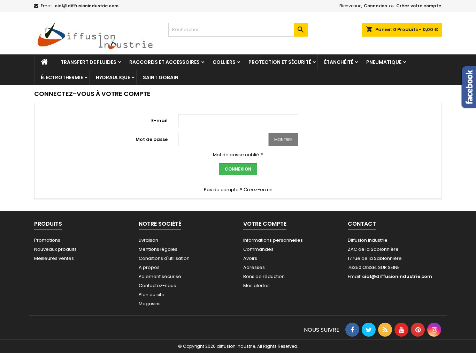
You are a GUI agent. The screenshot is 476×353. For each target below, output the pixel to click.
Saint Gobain (160, 77)
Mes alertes (256, 285)
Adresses (254, 267)
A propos (149, 267)
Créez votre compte (418, 6)
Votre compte (264, 224)
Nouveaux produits (55, 249)
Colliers (224, 62)
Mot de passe (152, 139)
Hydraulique (113, 77)
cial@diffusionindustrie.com (86, 6)
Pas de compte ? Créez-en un (238, 189)
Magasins (150, 303)
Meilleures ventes (54, 258)
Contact (362, 224)
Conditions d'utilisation (164, 258)
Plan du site (151, 294)
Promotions (47, 240)
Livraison (148, 240)
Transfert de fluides (88, 62)
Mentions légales (158, 249)
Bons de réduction (264, 276)
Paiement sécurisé (160, 276)
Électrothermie (62, 77)
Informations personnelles (273, 240)
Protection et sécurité (279, 62)
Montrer (283, 139)
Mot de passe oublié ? (238, 154)
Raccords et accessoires (164, 62)
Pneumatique (383, 62)
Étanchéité (338, 62)
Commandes (258, 249)
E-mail (159, 120)
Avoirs (250, 258)
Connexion (375, 6)
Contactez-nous (157, 285)
